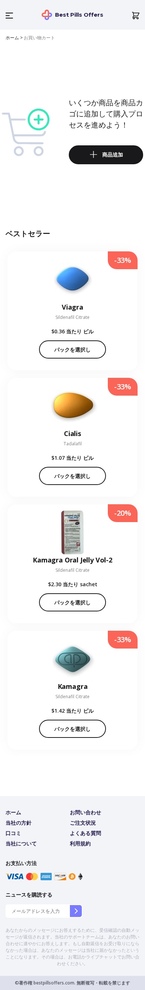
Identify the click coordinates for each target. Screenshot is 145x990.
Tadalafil (73, 443)
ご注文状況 (83, 822)
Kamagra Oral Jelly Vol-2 (72, 559)
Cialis (72, 433)
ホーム (12, 37)
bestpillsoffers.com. (53, 983)
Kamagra (73, 686)
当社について (21, 843)
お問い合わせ (85, 812)
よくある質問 (85, 832)
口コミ (13, 832)
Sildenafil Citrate (72, 317)
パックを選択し (72, 349)
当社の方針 (19, 822)
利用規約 (80, 843)
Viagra (72, 307)
